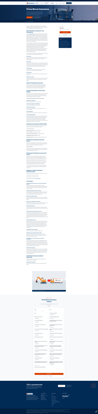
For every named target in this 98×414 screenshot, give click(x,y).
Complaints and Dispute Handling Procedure (35, 411)
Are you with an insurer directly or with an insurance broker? (56, 329)
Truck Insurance (53, 396)
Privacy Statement (28, 411)
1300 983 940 (42, 394)
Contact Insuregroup (37, 178)
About (52, 404)
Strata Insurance (54, 399)
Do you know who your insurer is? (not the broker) (55, 333)
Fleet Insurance (53, 403)
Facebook (35, 412)
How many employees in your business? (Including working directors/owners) (55, 320)
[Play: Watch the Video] (49, 280)
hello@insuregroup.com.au (69, 0)
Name (35, 309)
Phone (50, 309)
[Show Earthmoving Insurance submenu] (49, 3)
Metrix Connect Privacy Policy (66, 411)
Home (27, 21)
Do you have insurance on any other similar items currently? (41, 341)
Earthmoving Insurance (47, 3)
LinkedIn (38, 412)
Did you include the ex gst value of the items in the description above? (55, 325)
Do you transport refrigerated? (39, 320)
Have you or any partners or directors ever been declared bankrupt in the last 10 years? (41, 354)
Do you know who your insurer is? (39, 333)
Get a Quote (29, 17)
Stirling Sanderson (32, 33)
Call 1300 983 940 (37, 17)
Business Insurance (37, 3)
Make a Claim (64, 0)
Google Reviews (41, 412)
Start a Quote (65, 32)
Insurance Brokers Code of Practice (30, 412)
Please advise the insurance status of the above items (56, 337)
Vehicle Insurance (52, 3)
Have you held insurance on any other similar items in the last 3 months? (56, 341)
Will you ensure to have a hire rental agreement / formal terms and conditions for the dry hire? (55, 346)
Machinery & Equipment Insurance (56, 401)
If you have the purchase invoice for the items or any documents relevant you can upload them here (41, 362)
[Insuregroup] (30, 3)
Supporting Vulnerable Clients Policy (59, 411)
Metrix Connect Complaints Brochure (50, 411)
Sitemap (63, 398)
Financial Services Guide (43, 411)
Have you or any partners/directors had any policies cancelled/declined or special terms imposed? (56, 354)
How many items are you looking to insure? (40, 324)
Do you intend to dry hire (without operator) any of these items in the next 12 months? (41, 346)
